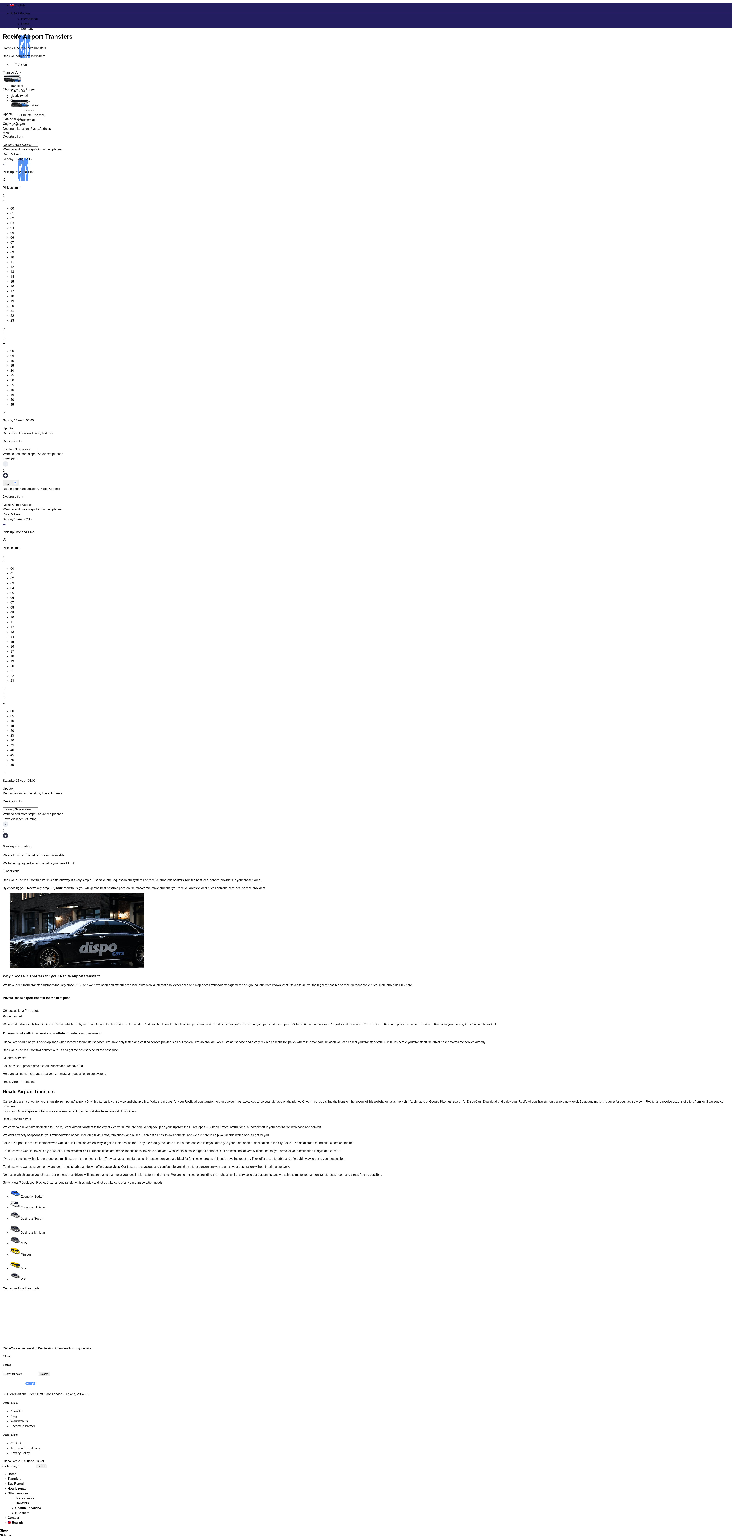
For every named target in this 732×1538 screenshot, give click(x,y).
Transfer (543, 1101)
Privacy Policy (20, 1453)
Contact (15, 1443)
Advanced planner (50, 149)
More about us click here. (396, 985)
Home (7, 48)
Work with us (19, 1421)
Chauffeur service (33, 115)
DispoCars (10, 1042)
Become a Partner (22, 1426)
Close (7, 1356)
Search (8, 484)
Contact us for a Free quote (21, 1010)
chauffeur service (53, 1066)
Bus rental (28, 120)
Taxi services (30, 105)
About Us (16, 1411)
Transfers (27, 110)
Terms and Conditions (25, 1448)
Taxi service (11, 1066)
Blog (13, 1416)
